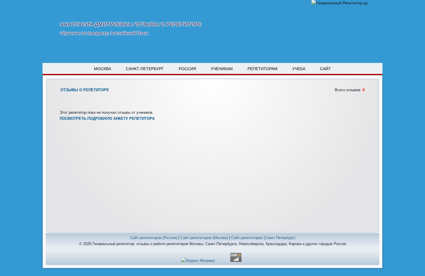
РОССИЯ (187, 68)
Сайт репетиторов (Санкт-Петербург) (263, 238)
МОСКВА (102, 68)
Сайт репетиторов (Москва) (204, 238)
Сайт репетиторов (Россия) (153, 238)
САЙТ (325, 68)
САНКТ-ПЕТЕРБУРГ (145, 68)
